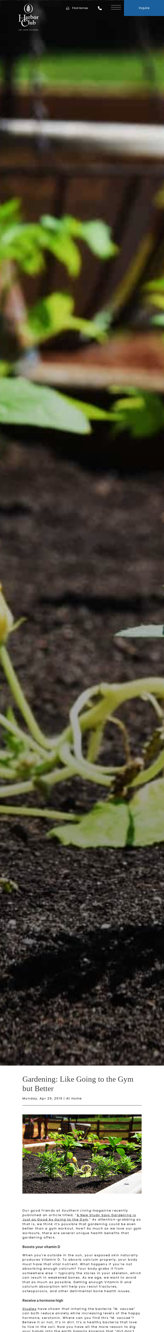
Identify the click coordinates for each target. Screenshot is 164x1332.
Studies (29, 1309)
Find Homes (80, 8)
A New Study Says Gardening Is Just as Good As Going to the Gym (79, 1217)
